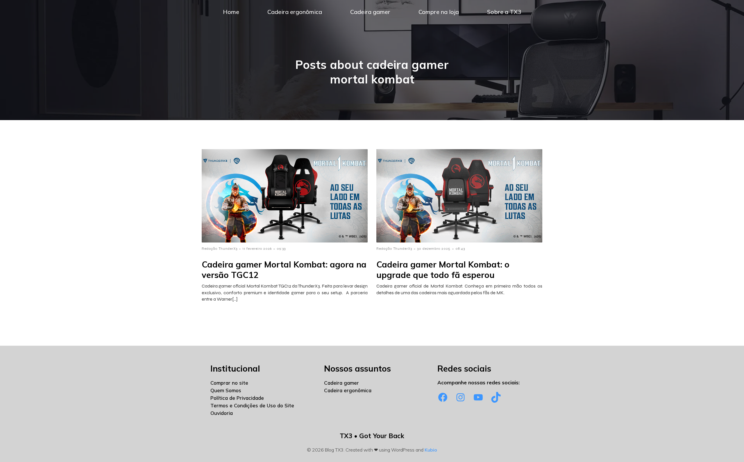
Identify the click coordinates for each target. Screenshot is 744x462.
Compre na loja (439, 11)
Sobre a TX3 (504, 11)
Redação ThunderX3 (219, 249)
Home (231, 11)
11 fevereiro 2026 (257, 249)
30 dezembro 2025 (433, 249)
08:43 (460, 249)
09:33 (281, 249)
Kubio (431, 450)
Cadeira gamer (370, 11)
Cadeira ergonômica (294, 11)
